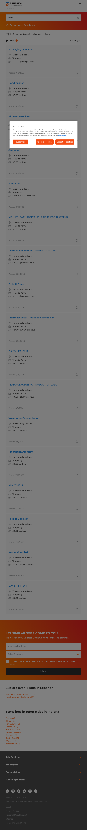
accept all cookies (65, 142)
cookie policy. (62, 135)
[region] (43, 134)
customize (20, 142)
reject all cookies (44, 142)
